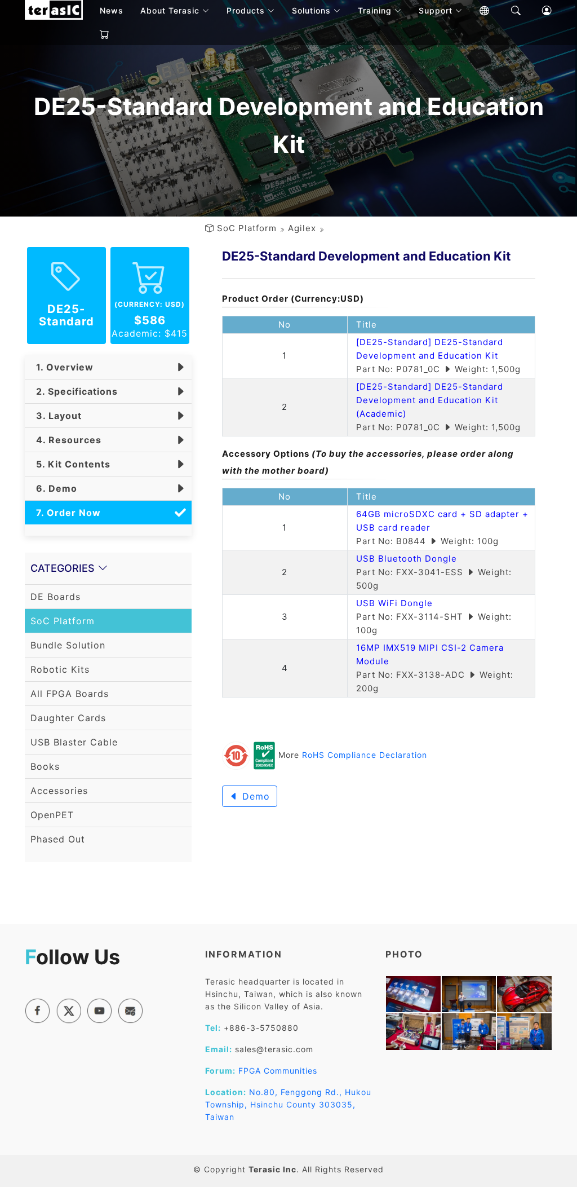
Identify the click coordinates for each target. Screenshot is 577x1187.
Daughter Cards (68, 717)
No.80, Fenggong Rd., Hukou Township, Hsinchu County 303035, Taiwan (288, 1104)
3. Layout (56, 415)
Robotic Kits (60, 669)
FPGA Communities (277, 1070)
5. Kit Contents (70, 464)
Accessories (59, 790)
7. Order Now (65, 512)
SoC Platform (247, 228)
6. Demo (53, 488)
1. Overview (62, 367)
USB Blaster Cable (74, 742)
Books (45, 766)
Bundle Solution (67, 645)
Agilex (302, 228)
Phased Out (57, 839)
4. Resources (65, 439)
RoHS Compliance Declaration (364, 755)
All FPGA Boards (69, 693)
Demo (254, 796)
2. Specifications (74, 391)
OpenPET (52, 814)
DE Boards (55, 596)
